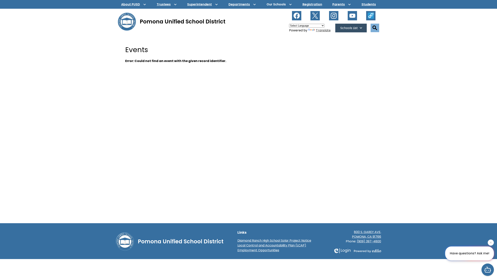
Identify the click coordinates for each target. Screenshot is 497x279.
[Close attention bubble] (491, 243)
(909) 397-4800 (369, 241)
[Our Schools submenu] (279, 4)
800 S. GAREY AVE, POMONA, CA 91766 (366, 234)
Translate (323, 30)
